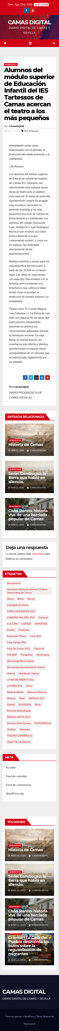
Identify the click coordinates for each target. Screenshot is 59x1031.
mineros (11, 698)
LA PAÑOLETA (14, 686)
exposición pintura (16, 636)
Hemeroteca (11, 64)
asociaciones (14, 583)
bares (21, 598)
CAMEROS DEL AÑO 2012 (21, 617)
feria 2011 (35, 636)
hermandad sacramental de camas (26, 667)
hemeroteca (42, 654)
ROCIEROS (25, 704)
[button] (54, 43)
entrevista (24, 630)
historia (11, 673)
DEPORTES (41, 623)
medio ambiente (15, 692)
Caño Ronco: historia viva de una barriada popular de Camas (28, 514)
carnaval (43, 617)
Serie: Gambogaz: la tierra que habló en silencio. (27, 477)
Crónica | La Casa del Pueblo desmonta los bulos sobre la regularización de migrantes (28, 945)
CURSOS (26, 623)
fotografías (27, 654)
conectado (38, 553)
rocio (38, 704)
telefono (11, 729)
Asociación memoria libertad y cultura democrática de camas (27, 591)
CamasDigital (16, 126)
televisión (25, 729)
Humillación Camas (29, 673)
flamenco (39, 648)
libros (29, 686)
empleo (11, 630)
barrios (31, 598)
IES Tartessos (31, 131)
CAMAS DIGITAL (29, 22)
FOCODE (12, 654)
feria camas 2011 (16, 642)
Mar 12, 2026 (18, 856)
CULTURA (12, 623)
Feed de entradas (16, 776)
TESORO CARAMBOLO (19, 735)
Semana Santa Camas (18, 723)
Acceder (11, 767)
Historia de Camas (25, 444)
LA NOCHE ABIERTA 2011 (20, 679)
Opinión (11, 704)
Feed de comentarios (18, 785)
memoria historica (37, 692)
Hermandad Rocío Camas (20, 661)
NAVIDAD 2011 (36, 698)
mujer (22, 698)
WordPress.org (15, 793)
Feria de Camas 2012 (18, 648)
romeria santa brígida (19, 710)
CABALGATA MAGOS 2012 (21, 611)
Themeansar (29, 1024)
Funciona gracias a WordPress (20, 1016)
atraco (10, 598)
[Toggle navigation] (30, 43)
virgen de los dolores (18, 742)
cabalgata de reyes (18, 605)
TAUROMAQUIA (42, 723)
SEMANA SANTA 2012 (18, 717)
